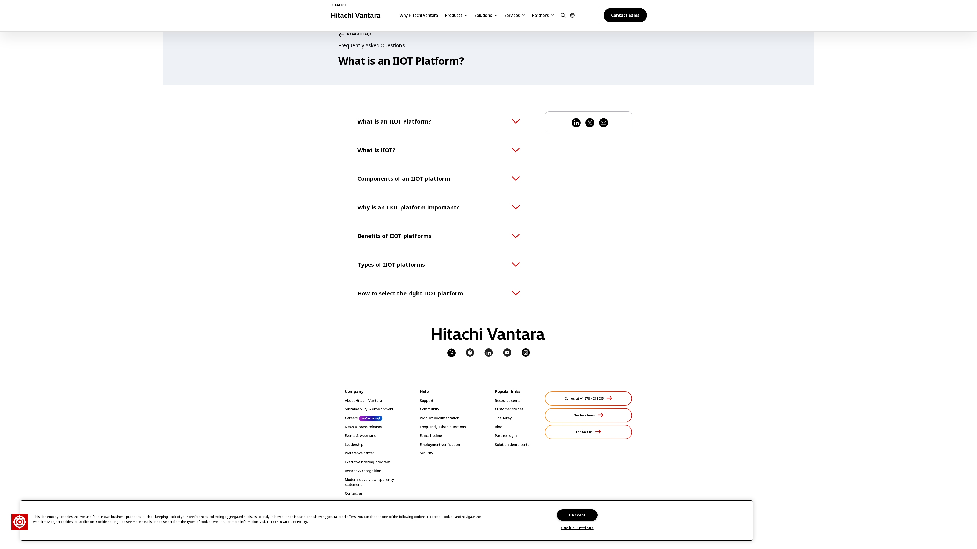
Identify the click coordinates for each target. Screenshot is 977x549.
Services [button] (512, 15)
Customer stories (509, 409)
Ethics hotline (431, 435)
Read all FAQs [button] (359, 34)
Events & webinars (360, 435)
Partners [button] (540, 15)
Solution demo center (513, 444)
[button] (562, 15)
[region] (386, 520)
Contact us (354, 493)
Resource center (508, 400)
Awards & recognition (363, 470)
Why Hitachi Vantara (418, 15)
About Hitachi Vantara (363, 400)
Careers (351, 418)
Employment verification (440, 444)
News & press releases (363, 426)
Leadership (354, 444)
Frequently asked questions (443, 426)
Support (426, 400)
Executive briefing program (367, 462)
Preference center (359, 453)
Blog (498, 426)
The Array (503, 418)
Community (429, 409)
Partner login (506, 435)
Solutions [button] (483, 15)
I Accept (577, 515)
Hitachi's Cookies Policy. (287, 521)
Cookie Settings (577, 527)
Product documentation (439, 418)
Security (426, 453)
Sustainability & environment (369, 409)
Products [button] (453, 15)
